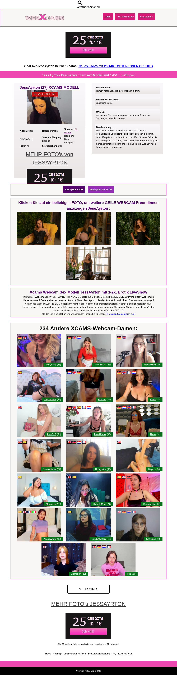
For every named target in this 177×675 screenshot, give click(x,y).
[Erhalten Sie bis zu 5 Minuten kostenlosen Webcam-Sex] (88, 57)
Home (48, 653)
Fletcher (102, 399)
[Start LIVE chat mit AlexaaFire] (39, 506)
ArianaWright (50, 539)
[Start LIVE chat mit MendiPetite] (88, 436)
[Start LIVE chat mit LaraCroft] (39, 436)
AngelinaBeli (50, 399)
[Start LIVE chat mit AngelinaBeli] (39, 401)
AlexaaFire (51, 504)
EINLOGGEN (146, 16)
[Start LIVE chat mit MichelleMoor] (88, 506)
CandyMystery (99, 539)
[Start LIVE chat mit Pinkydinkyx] (88, 366)
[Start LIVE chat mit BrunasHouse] (39, 471)
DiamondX (76, 574)
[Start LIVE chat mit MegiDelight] (138, 366)
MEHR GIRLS (88, 589)
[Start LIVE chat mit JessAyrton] (49, 123)
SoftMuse (151, 539)
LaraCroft (51, 434)
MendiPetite (100, 434)
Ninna (153, 434)
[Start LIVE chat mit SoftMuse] (138, 540)
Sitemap (57, 653)
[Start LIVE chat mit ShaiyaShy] (39, 366)
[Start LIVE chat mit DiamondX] (63, 575)
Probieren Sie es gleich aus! (121, 314)
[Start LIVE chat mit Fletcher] (88, 401)
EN (65, 132)
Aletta (153, 399)
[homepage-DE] (45, 23)
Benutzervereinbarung (99, 653)
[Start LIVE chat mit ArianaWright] (39, 540)
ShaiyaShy (50, 364)
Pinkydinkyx (100, 364)
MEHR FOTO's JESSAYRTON (88, 604)
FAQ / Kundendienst (122, 653)
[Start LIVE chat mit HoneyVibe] (88, 471)
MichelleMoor (99, 504)
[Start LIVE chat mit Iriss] (113, 575)
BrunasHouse (49, 469)
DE (76, 129)
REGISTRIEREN (125, 16)
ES (69, 132)
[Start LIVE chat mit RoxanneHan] (138, 506)
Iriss (129, 574)
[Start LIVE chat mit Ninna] (138, 436)
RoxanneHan (149, 504)
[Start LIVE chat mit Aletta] (138, 401)
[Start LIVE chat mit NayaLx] (138, 471)
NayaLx (152, 469)
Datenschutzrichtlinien (75, 653)
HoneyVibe (100, 469)
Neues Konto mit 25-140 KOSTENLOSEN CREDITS (115, 66)
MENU (107, 16)
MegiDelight (150, 364)
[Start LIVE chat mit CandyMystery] (88, 540)
